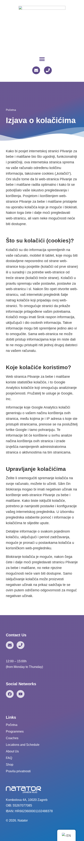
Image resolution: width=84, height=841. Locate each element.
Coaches (12, 738)
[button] (42, 59)
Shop (9, 764)
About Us (12, 751)
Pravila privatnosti (18, 771)
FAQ (9, 758)
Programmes (15, 731)
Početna (11, 109)
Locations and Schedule (22, 744)
